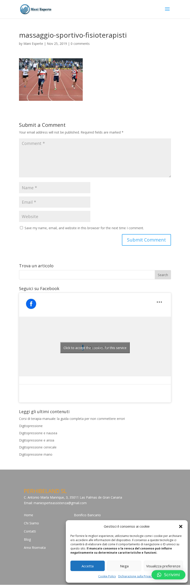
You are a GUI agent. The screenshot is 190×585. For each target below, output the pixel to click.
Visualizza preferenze (163, 566)
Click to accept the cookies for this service (95, 348)
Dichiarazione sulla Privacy (135, 576)
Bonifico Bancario (87, 515)
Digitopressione (31, 426)
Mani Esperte (33, 43)
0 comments (80, 43)
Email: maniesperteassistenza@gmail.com (55, 503)
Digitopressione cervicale (38, 447)
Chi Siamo (31, 523)
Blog (27, 539)
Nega (124, 566)
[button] (180, 526)
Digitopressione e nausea (38, 433)
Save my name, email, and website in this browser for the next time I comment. (84, 228)
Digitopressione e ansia (36, 440)
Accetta (88, 566)
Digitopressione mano (35, 454)
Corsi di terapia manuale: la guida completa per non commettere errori (72, 418)
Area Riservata (35, 547)
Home (28, 515)
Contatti (30, 531)
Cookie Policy (107, 576)
